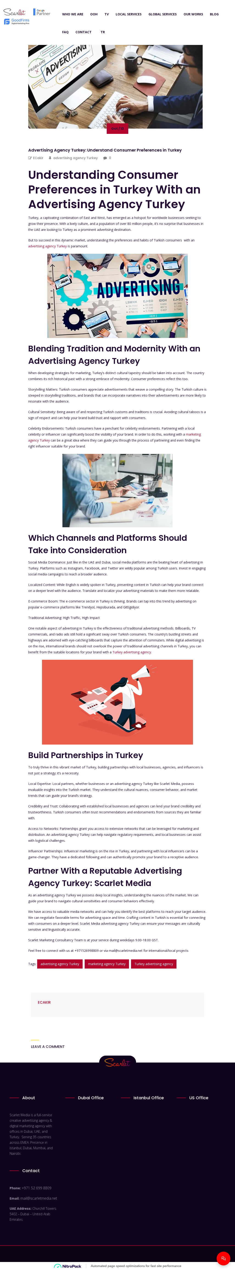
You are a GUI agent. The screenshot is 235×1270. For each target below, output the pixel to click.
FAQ (65, 32)
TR (103, 32)
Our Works (193, 14)
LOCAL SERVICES (129, 14)
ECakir (38, 158)
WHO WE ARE (72, 14)
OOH (94, 14)
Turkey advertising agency (131, 652)
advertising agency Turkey (75, 158)
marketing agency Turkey (107, 964)
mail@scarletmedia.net (38, 1198)
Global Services (162, 14)
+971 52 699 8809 (36, 1187)
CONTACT (84, 32)
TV (106, 14)
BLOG (214, 14)
